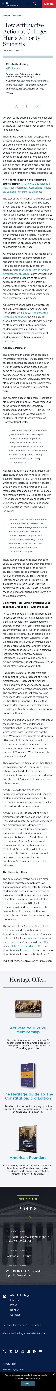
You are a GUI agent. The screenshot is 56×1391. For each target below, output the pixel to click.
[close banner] (53, 1375)
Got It (28, 1383)
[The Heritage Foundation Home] (10, 4)
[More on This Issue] (28, 1218)
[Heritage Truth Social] (10, 1352)
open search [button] (34, 4)
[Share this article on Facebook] (26, 106)
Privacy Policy (9, 1364)
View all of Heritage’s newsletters (21, 1333)
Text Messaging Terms (13, 1369)
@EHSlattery (13, 68)
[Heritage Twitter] (4, 1352)
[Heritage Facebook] (16, 1352)
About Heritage (20, 1295)
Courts (18, 15)
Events (14, 1300)
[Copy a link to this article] (37, 106)
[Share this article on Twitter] (16, 106)
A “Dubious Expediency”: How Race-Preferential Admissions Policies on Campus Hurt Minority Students (27, 187)
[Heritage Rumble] (34, 1352)
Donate (49, 3)
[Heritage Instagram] (22, 1352)
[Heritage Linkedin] (28, 1352)
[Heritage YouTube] (40, 1352)
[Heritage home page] (5, 1297)
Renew (14, 1309)
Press (13, 1304)
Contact (15, 1314)
